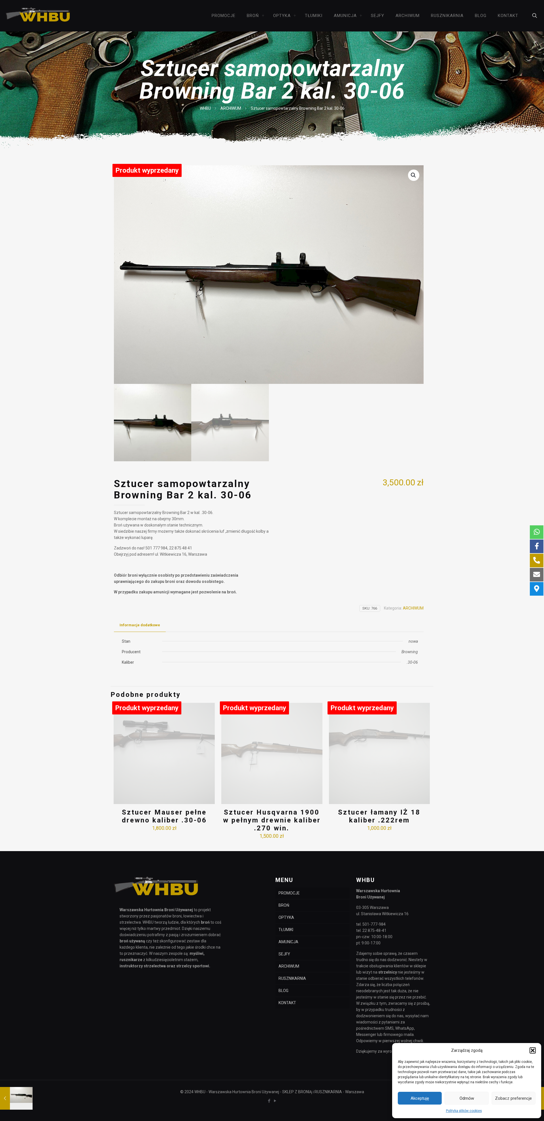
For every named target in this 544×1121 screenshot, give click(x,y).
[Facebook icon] (269, 1100)
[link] (263, 15)
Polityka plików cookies (464, 1111)
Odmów (467, 1098)
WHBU (205, 108)
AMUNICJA (288, 942)
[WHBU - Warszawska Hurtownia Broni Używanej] (38, 15)
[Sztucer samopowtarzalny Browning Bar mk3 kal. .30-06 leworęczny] (16, 1098)
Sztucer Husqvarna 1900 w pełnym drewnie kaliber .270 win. (272, 820)
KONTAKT (287, 1003)
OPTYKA (286, 917)
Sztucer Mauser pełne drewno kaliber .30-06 (164, 816)
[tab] (140, 625)
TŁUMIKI (286, 929)
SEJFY (284, 954)
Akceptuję (420, 1098)
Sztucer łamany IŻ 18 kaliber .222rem (379, 816)
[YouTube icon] (275, 1100)
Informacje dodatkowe (140, 625)
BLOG (283, 990)
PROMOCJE (289, 893)
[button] (533, 1050)
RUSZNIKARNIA (292, 978)
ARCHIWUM (230, 108)
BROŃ (284, 905)
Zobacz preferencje (513, 1098)
